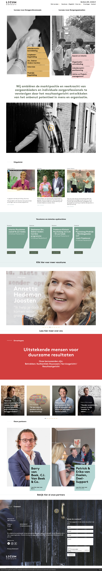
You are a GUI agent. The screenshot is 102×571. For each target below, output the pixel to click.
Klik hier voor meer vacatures (51, 262)
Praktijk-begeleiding (32, 74)
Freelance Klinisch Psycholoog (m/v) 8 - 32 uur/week (61, 231)
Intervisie (31, 67)
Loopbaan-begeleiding (32, 56)
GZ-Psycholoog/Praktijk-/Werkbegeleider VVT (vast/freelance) (84, 233)
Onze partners (20, 421)
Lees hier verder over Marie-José (82, 487)
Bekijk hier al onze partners (51, 494)
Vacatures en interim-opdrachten (51, 219)
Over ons (21, 277)
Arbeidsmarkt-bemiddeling (33, 49)
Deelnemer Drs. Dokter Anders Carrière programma (37, 232)
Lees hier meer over (37, 487)
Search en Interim (79, 56)
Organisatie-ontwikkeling (77, 63)
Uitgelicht (18, 162)
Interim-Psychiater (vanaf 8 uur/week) (17, 230)
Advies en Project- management (79, 75)
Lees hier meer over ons (51, 331)
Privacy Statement (12, 549)
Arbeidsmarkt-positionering (78, 69)
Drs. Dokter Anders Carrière (33, 62)
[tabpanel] (51, 298)
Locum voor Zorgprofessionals (27, 10)
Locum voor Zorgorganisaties (72, 10)
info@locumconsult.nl (26, 526)
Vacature (9, 225)
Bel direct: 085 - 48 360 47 (88, 2)
